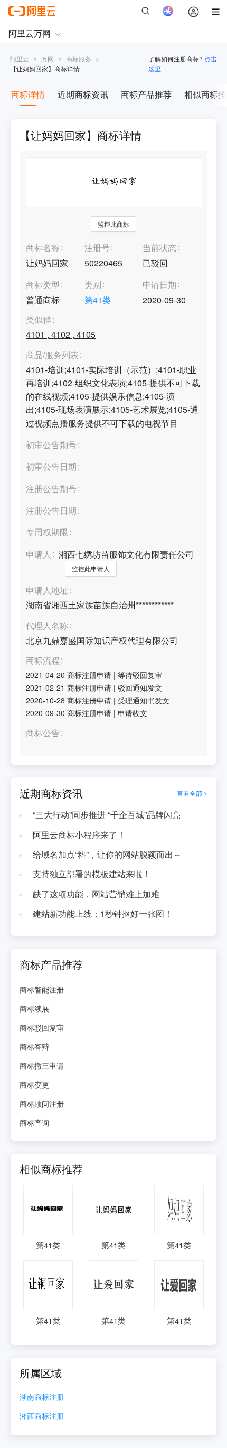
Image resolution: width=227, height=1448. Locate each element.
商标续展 (34, 1008)
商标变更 (34, 1084)
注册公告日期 (51, 510)
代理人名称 (47, 626)
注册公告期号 (51, 488)
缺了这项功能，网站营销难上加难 (96, 894)
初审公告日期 (51, 466)
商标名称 (43, 248)
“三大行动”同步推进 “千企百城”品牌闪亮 (107, 815)
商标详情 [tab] (28, 94)
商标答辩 (34, 1046)
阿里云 (19, 58)
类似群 (38, 320)
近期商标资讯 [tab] (83, 94)
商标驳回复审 (42, 1027)
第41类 (97, 300)
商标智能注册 (42, 989)
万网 (47, 58)
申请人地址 (47, 590)
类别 (92, 285)
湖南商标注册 (42, 1397)
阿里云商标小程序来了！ (79, 835)
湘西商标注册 (42, 1417)
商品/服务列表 (52, 355)
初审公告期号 (51, 445)
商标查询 (34, 1122)
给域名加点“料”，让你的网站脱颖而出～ (107, 854)
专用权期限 (47, 532)
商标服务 (78, 58)
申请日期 (159, 285)
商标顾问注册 (42, 1103)
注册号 (97, 248)
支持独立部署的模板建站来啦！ (92, 874)
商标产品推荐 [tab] (146, 94)
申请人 (38, 554)
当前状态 (159, 248)
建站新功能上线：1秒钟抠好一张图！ (103, 913)
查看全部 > (192, 793)
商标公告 (43, 733)
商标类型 (43, 285)
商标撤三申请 (42, 1065)
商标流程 (43, 660)
